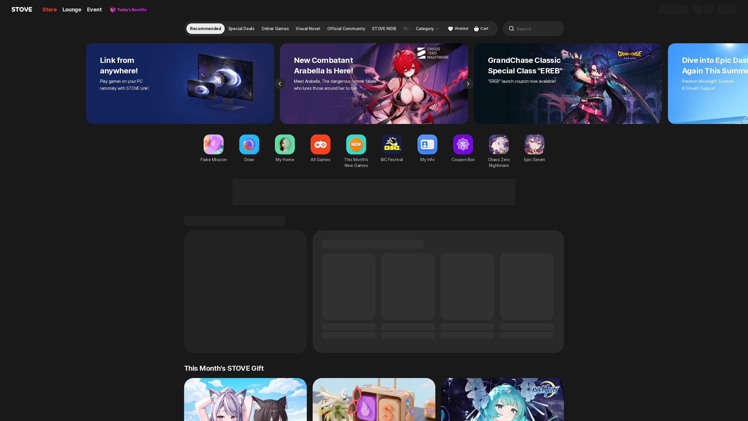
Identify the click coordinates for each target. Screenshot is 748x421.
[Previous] (280, 83)
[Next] (468, 83)
